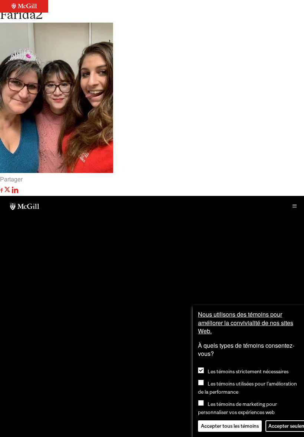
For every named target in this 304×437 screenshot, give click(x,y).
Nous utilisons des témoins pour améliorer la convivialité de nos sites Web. (245, 322)
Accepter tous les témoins (230, 426)
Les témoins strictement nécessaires (248, 371)
